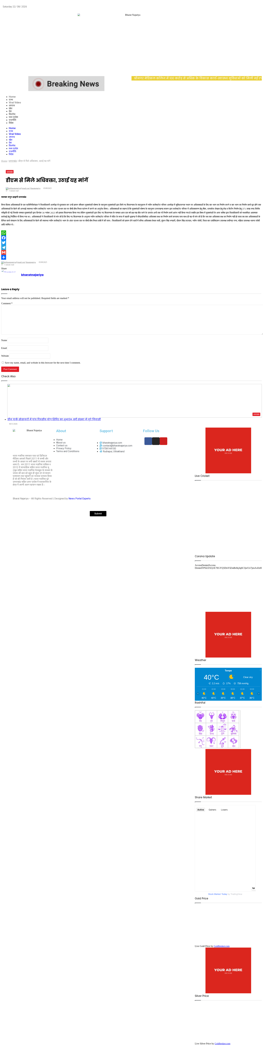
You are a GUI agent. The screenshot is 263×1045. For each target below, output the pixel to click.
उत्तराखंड (10, 172)
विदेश (11, 122)
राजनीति (12, 119)
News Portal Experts (79, 498)
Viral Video (15, 102)
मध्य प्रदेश (13, 117)
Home (12, 96)
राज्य (11, 99)
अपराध (12, 105)
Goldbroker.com (222, 946)
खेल (10, 108)
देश (10, 111)
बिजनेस (12, 114)
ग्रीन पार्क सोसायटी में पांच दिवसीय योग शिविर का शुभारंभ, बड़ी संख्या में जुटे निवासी (54, 419)
